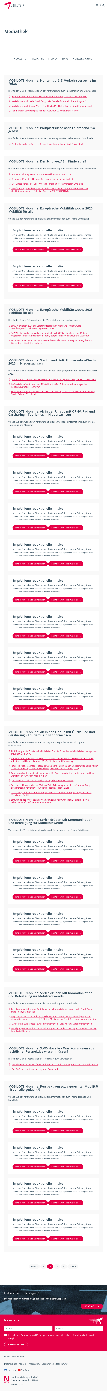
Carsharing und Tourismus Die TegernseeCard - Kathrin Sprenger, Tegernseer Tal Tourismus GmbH (51, 794)
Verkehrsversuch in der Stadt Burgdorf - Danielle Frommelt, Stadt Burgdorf (48, 101)
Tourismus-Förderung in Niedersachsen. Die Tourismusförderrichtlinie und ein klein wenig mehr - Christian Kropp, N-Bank (52, 774)
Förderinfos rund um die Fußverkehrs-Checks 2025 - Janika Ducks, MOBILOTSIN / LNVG (54, 379)
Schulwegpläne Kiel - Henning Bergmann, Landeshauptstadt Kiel (43, 179)
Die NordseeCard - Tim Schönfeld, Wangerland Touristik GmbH (42, 780)
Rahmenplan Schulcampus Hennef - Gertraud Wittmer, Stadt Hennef (45, 110)
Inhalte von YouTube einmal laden (30, 249)
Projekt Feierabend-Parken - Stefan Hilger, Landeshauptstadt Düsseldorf (47, 144)
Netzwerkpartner (83, 58)
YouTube (25, 1370)
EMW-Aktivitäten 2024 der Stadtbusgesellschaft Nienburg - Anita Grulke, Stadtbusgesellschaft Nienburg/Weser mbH (46, 327)
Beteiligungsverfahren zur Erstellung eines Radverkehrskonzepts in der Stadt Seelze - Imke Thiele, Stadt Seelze (52, 1010)
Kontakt (89, 1306)
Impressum (34, 1363)
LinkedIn (12, 1370)
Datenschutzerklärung (32, 1335)
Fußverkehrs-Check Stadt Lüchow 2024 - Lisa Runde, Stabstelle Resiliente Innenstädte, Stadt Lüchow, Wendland (53, 393)
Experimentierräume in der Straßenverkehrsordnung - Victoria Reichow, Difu (49, 96)
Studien (52, 58)
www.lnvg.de (17, 1384)
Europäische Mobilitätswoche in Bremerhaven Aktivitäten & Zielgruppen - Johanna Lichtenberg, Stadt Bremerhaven (51, 341)
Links (65, 58)
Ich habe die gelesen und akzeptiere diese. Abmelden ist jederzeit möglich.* (51, 1337)
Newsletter (20, 58)
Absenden (13, 1344)
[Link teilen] (102, 5)
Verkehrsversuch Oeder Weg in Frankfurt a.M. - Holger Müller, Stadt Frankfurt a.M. (52, 106)
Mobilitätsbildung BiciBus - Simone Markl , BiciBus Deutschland (42, 174)
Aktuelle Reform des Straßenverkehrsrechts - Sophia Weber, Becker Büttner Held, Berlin (55, 1064)
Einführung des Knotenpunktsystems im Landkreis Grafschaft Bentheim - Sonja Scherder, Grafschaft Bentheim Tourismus (50, 801)
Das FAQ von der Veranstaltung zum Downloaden (36, 1069)
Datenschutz (55, 241)
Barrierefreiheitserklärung (54, 1363)
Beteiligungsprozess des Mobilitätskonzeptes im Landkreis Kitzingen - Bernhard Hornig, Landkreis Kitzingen (54, 1029)
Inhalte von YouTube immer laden (66, 249)
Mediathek (38, 58)
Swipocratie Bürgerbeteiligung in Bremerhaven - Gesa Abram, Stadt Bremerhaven (52, 1023)
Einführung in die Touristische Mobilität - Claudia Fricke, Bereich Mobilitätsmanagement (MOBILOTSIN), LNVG (54, 752)
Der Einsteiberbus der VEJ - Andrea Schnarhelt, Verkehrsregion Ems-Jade (47, 183)
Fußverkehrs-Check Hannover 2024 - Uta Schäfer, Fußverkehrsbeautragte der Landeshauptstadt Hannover (49, 385)
